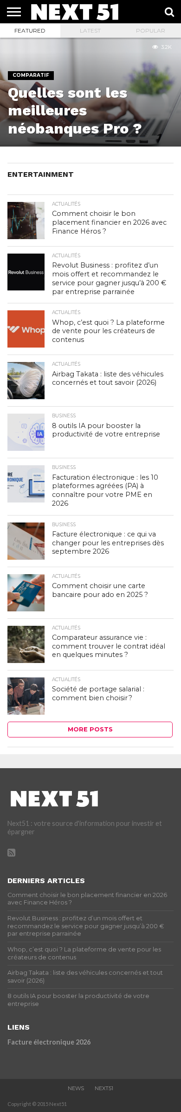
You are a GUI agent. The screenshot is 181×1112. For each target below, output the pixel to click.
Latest (90, 30)
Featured (29, 30)
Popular (150, 30)
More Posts (90, 729)
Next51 (104, 1088)
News (76, 1088)
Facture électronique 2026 (48, 1042)
